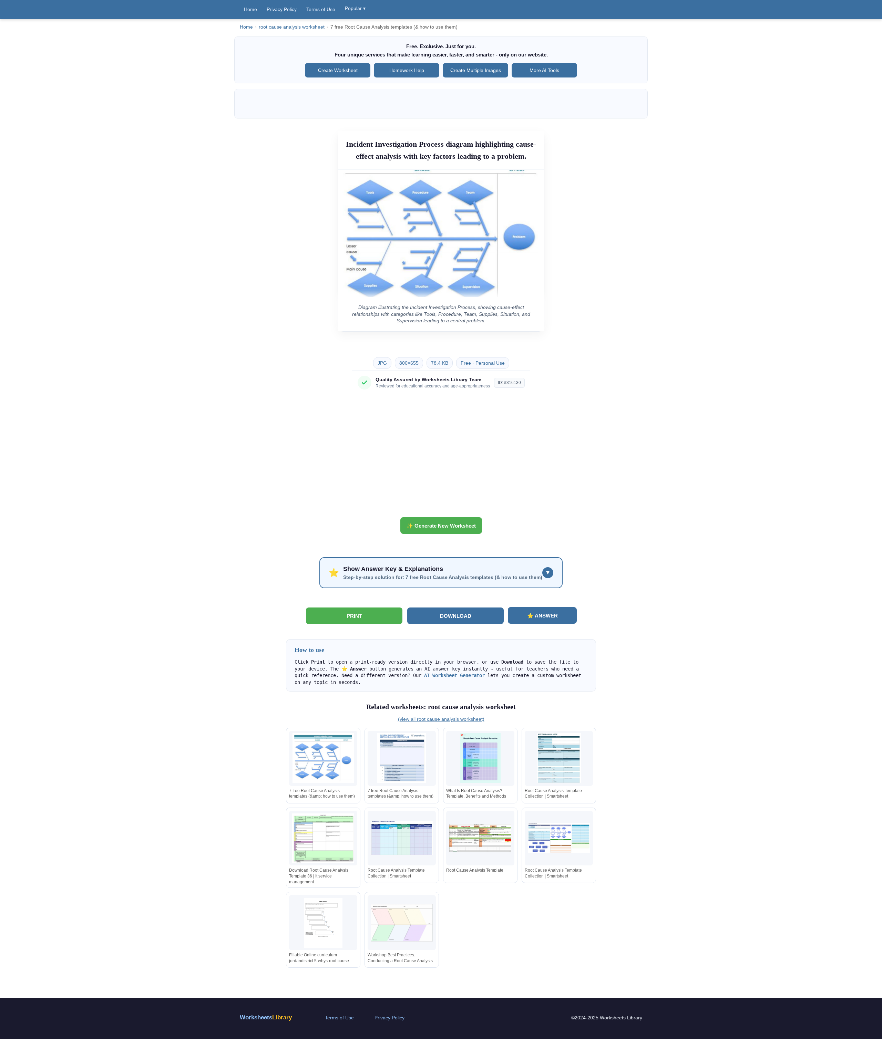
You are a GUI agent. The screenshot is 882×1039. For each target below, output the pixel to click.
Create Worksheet (338, 70)
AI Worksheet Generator (454, 675)
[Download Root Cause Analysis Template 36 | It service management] (323, 838)
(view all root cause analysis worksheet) (441, 719)
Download (455, 616)
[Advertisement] (441, 456)
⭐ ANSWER (542, 616)
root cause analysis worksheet (292, 27)
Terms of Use (320, 9)
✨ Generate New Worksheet (441, 526)
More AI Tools (544, 70)
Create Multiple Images (475, 70)
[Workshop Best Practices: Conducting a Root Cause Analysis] (402, 923)
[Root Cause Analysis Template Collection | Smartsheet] (559, 758)
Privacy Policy (282, 9)
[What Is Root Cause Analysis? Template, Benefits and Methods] (480, 758)
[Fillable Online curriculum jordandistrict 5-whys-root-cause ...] (323, 923)
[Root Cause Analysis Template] (480, 838)
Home (250, 9)
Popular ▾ (355, 8)
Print (354, 616)
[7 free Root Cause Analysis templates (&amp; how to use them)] (323, 758)
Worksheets (266, 1017)
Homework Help (406, 70)
